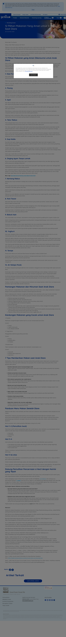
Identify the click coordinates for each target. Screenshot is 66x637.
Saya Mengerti (33, 74)
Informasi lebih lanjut (29, 71)
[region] (33, 71)
